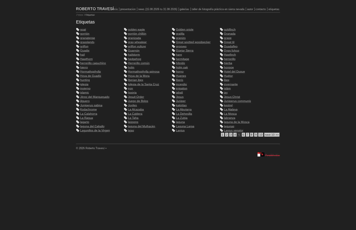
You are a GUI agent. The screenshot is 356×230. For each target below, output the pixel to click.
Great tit (229, 42)
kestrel (228, 105)
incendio (181, 84)
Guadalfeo (231, 46)
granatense (87, 38)
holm (131, 67)
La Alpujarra (184, 109)
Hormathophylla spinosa (143, 71)
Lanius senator (233, 130)
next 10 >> (272, 134)
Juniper (181, 101)
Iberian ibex (135, 80)
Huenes (181, 75)
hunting (85, 80)
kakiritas (181, 105)
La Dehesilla (184, 113)
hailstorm (134, 54)
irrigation (181, 88)
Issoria (132, 92)
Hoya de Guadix (90, 75)
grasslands (87, 42)
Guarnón (133, 50)
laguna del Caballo (92, 126)
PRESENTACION (128, 9)
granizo (181, 38)
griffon (84, 46)
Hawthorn (86, 59)
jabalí (179, 92)
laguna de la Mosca (236, 122)
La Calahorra (88, 113)
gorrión (84, 33)
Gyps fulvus (231, 50)
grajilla (180, 33)
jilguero (85, 101)
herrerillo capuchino (93, 63)
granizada (134, 38)
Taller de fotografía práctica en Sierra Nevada (218, 9)
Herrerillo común (139, 63)
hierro (84, 67)
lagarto (84, 122)
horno (180, 71)
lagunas (229, 126)
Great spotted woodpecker (193, 42)
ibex (226, 80)
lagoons (133, 122)
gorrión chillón (137, 33)
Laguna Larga (185, 126)
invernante (231, 84)
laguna (180, 122)
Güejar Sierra (184, 50)
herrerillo (229, 59)
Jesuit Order (136, 96)
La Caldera (135, 113)
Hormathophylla (90, 71)
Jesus (180, 96)
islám (227, 88)
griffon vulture (137, 46)
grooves (181, 46)
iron (130, 88)
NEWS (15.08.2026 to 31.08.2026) (157, 9)
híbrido (180, 63)
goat (83, 29)
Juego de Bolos (138, 101)
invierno (85, 88)
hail (82, 54)
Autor (250, 9)
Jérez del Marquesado (94, 96)
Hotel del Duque (234, 71)
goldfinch (230, 29)
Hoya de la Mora (139, 75)
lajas (131, 130)
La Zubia (181, 117)
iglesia (84, 84)
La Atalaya (231, 109)
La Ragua (86, 117)
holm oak (182, 67)
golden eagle (136, 29)
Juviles (132, 105)
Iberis (179, 80)
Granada (229, 33)
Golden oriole (184, 29)
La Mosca (230, 113)
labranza (229, 117)
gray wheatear (137, 42)
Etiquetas (273, 9)
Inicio (114, 9)
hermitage (182, 59)
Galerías (184, 9)
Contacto (260, 9)
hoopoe (229, 67)
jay (226, 92)
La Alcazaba (136, 109)
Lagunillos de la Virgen (95, 130)
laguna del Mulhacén (141, 126)
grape (228, 38)
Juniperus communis (237, 101)
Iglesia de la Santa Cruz (143, 84)
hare (179, 54)
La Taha (133, 117)
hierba (228, 63)
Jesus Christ (232, 96)
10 (260, 134)
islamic (84, 92)
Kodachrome (88, 109)
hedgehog (134, 59)
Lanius (180, 130)
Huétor (228, 75)
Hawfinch (230, 54)
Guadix (84, 50)
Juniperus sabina (91, 105)
